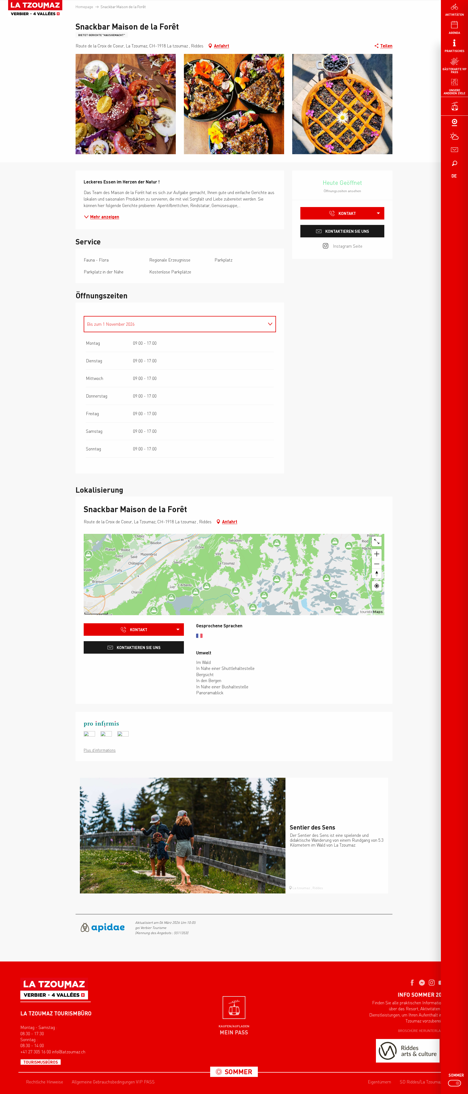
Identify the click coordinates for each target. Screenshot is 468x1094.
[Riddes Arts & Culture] (408, 1051)
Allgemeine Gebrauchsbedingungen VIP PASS (113, 1082)
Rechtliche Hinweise (44, 1082)
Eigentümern (379, 1082)
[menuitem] (35, 8)
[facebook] (412, 983)
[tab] (174, 324)
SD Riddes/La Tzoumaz (421, 1082)
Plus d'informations (100, 750)
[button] (454, 163)
